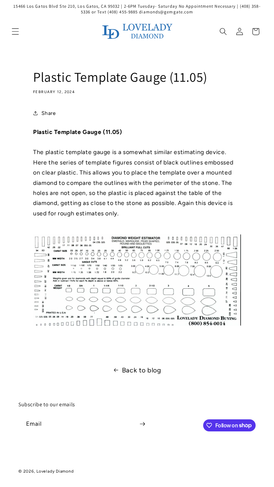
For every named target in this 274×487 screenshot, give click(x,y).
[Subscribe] (142, 424)
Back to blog (141, 370)
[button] (15, 31)
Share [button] (48, 113)
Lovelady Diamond (55, 471)
